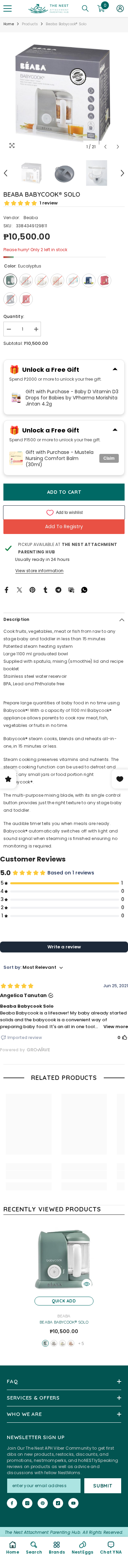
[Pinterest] (32, 589)
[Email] (71, 589)
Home (8, 24)
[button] (105, 147)
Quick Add (64, 1300)
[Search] (85, 8)
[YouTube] (73, 1503)
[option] (64, 92)
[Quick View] (87, 1284)
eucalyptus (45, 1343)
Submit (102, 1486)
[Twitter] (19, 589)
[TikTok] (58, 1503)
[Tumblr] (45, 589)
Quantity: (13, 316)
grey (54, 1343)
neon (62, 1343)
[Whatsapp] (84, 589)
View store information (39, 571)
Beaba (31, 217)
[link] (29, 1175)
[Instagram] (27, 1503)
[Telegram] (58, 589)
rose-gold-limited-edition (71, 1343)
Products (30, 24)
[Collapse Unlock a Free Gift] (115, 369)
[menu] (7, 8)
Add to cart (64, 492)
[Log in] (120, 8)
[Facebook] (6, 589)
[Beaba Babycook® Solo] (64, 1260)
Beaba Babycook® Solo (64, 1322)
